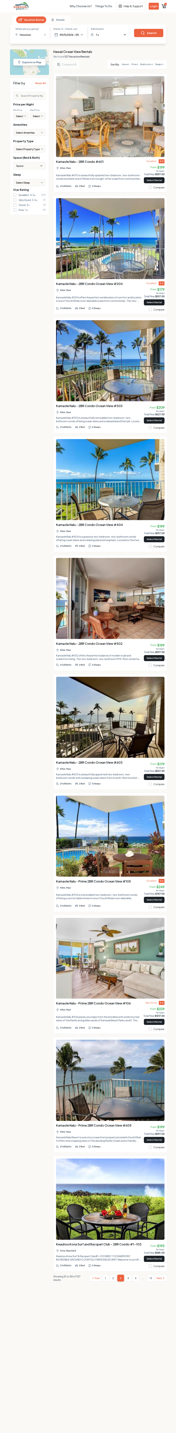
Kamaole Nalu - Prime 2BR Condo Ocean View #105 (93, 881)
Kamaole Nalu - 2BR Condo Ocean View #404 (89, 525)
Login (153, 6)
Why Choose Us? (81, 6)
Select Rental (154, 180)
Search (152, 33)
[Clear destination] (45, 34)
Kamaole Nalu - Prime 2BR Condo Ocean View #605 (93, 1125)
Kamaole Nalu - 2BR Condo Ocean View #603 (89, 762)
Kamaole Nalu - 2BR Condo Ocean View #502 (89, 643)
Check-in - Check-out (65, 28)
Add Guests (97, 28)
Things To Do (103, 6)
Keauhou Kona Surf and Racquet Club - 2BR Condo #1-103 (98, 1244)
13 (151, 1278)
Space (19, 165)
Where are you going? (27, 28)
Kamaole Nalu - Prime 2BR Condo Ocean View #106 (93, 1003)
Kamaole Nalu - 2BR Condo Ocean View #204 (89, 284)
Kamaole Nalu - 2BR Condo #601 (80, 162)
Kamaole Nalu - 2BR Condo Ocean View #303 (89, 406)
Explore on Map (31, 62)
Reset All (40, 83)
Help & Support (133, 6)
